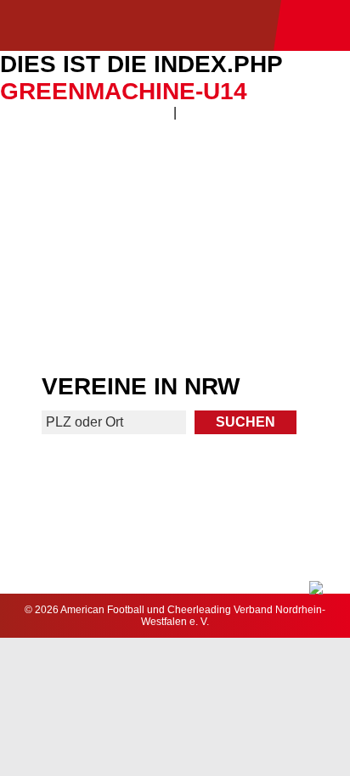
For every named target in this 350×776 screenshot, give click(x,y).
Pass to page (86, 175)
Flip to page (263, 175)
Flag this (86, 314)
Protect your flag (85, 244)
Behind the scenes (264, 314)
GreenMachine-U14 (123, 91)
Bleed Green (264, 244)
